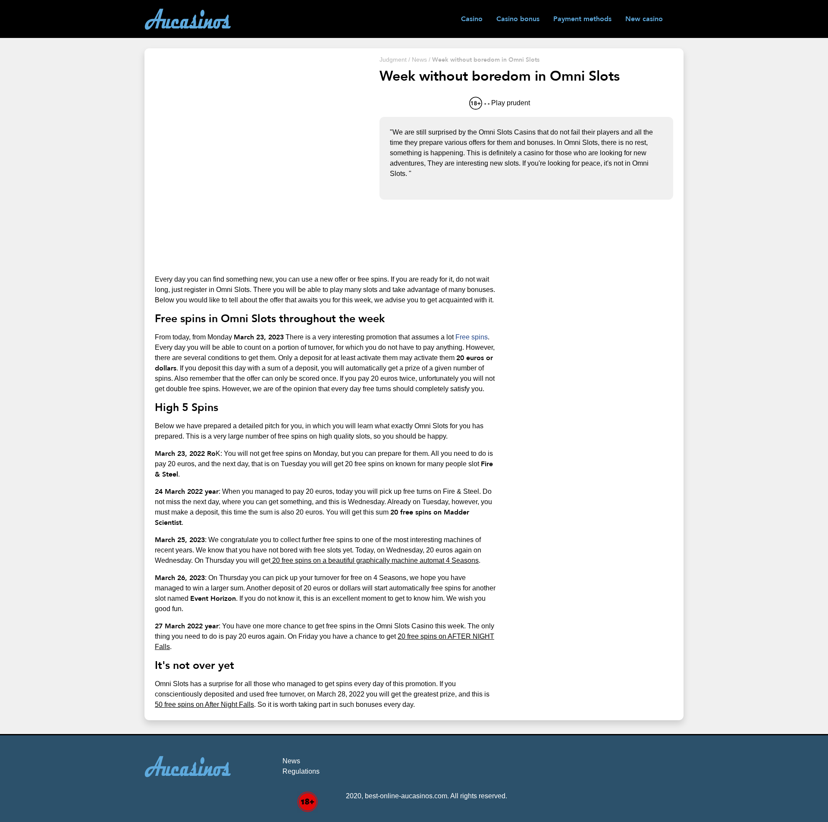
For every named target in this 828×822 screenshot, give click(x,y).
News (419, 59)
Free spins (471, 337)
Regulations (301, 771)
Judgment (393, 59)
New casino (644, 19)
